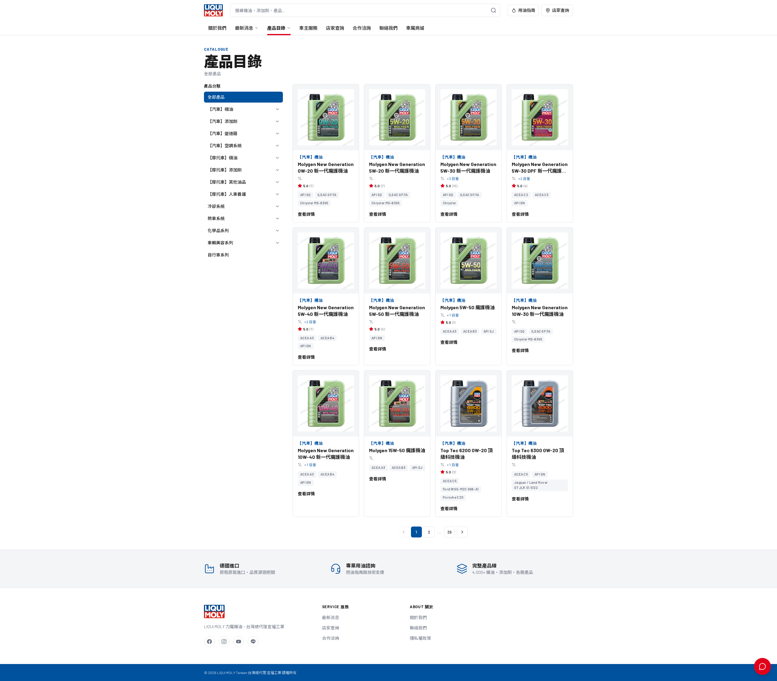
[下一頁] (462, 532)
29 (449, 531)
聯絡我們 (388, 28)
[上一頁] (403, 532)
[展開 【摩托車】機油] (277, 157)
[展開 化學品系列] (277, 230)
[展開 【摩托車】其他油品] (277, 182)
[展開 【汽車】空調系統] (277, 145)
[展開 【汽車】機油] (277, 109)
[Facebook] (209, 641)
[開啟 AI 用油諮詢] (762, 666)
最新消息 (244, 28)
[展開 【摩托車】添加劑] (277, 169)
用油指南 (526, 10)
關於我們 (217, 28)
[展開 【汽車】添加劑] (277, 121)
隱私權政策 (420, 638)
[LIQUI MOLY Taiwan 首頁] (213, 10)
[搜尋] (493, 10)
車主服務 (308, 28)
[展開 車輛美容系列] (277, 242)
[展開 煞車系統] (277, 218)
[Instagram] (224, 641)
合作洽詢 (362, 28)
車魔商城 (415, 28)
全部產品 (216, 97)
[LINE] (253, 641)
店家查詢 (560, 10)
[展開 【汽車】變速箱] (277, 133)
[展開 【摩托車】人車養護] (277, 194)
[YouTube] (238, 641)
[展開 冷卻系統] (277, 206)
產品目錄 (276, 28)
